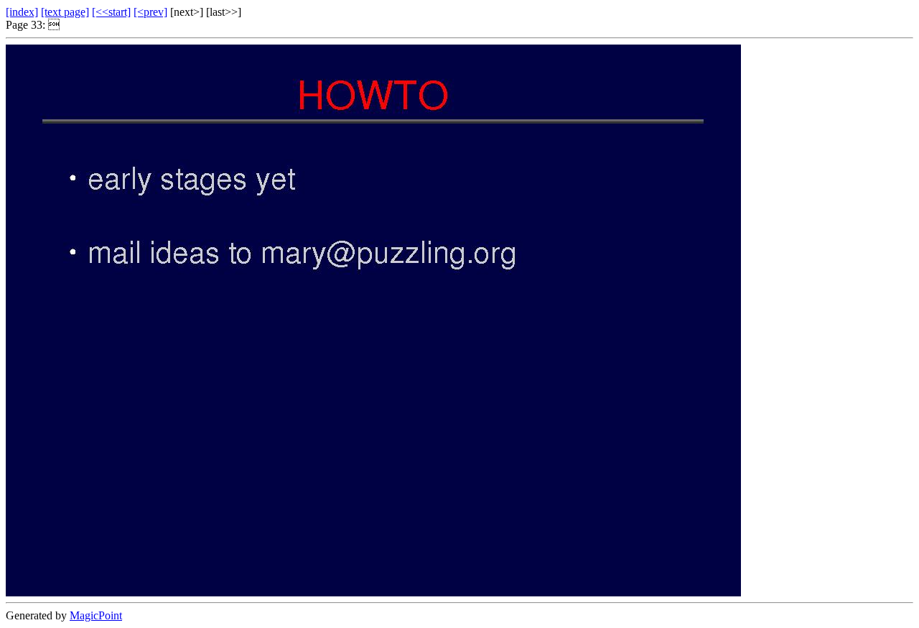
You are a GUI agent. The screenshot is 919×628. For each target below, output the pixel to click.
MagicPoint (96, 615)
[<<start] (111, 12)
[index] (22, 12)
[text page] (65, 12)
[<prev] (150, 12)
